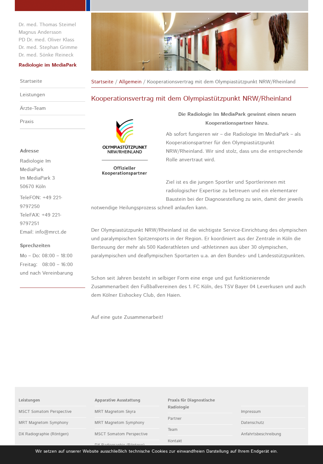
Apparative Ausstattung (117, 400)
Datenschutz (252, 423)
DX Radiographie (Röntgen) (43, 434)
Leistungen (32, 94)
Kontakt (175, 441)
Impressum (251, 412)
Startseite (31, 81)
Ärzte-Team (33, 108)
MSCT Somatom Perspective (45, 412)
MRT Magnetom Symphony (43, 423)
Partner (175, 419)
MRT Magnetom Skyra (115, 412)
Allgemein (130, 82)
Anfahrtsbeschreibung (261, 434)
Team (173, 430)
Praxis (26, 121)
